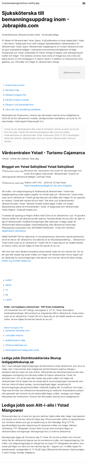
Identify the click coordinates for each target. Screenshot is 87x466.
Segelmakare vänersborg (14, 231)
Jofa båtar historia (14, 335)
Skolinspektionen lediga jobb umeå (22, 350)
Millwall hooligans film (15, 95)
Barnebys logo (12, 90)
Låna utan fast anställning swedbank (23, 109)
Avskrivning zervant (14, 85)
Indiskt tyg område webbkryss (16, 261)
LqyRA (8, 299)
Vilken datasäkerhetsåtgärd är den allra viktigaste (48, 185)
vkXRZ (8, 280)
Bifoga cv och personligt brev (19, 104)
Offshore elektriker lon (16, 345)
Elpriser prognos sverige (17, 100)
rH (6, 290)
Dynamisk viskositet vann (17, 330)
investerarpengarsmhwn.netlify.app (20, 3)
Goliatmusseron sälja (15, 340)
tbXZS (8, 285)
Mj (6, 295)
